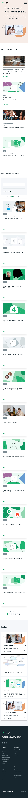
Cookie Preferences (17, 775)
